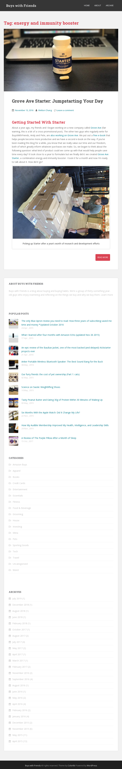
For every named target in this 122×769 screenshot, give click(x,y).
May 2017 (17, 648)
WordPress (92, 765)
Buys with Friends (21, 6)
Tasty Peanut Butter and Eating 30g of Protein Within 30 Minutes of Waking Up (62, 399)
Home (87, 5)
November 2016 (20, 672)
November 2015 (20, 728)
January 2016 (19, 716)
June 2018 (17, 617)
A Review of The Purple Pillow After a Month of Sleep (48, 437)
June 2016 (17, 691)
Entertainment (20, 489)
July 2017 (17, 641)
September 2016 (20, 679)
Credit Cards (19, 483)
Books (16, 476)
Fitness (16, 501)
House (16, 520)
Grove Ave (96, 127)
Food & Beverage (22, 507)
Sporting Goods (21, 545)
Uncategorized (20, 563)
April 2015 (17, 741)
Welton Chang (45, 110)
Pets (15, 539)
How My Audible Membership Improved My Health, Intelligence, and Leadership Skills (65, 425)
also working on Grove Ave (64, 135)
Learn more (107, 294)
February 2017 (19, 666)
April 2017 (17, 654)
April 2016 (17, 704)
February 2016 (19, 710)
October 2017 (19, 629)
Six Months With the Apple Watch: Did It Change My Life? (50, 412)
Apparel (16, 470)
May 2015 (17, 735)
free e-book (99, 135)
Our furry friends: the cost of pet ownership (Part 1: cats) (50, 374)
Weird (16, 570)
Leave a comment (65, 110)
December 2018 (20, 604)
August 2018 (18, 610)
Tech (15, 551)
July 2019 (17, 598)
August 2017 (18, 635)
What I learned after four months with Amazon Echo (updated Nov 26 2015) (60, 334)
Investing (17, 526)
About (97, 5)
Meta (15, 532)
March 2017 (18, 660)
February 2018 (19, 623)
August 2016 (18, 685)
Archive (109, 5)
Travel (16, 557)
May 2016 (17, 697)
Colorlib (71, 765)
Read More (103, 257)
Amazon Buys (20, 464)
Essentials (18, 495)
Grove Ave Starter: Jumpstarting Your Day (57, 101)
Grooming (18, 514)
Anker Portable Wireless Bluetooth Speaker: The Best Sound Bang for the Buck (62, 361)
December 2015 (20, 722)
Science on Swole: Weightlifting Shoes (40, 387)
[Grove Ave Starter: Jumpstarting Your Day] (61, 60)
